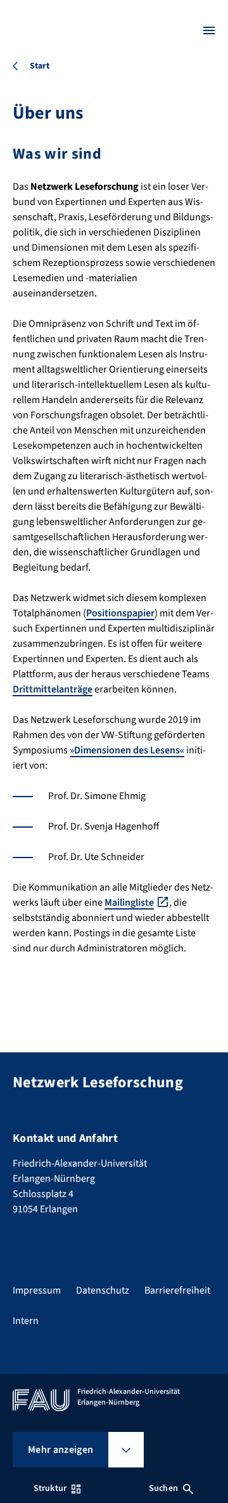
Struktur (50, 1488)
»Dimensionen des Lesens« (127, 750)
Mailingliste (129, 903)
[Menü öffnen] (209, 30)
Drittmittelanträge (52, 689)
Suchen (163, 1488)
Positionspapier (120, 613)
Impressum (37, 1290)
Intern (26, 1321)
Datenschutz (102, 1290)
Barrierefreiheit (177, 1290)
